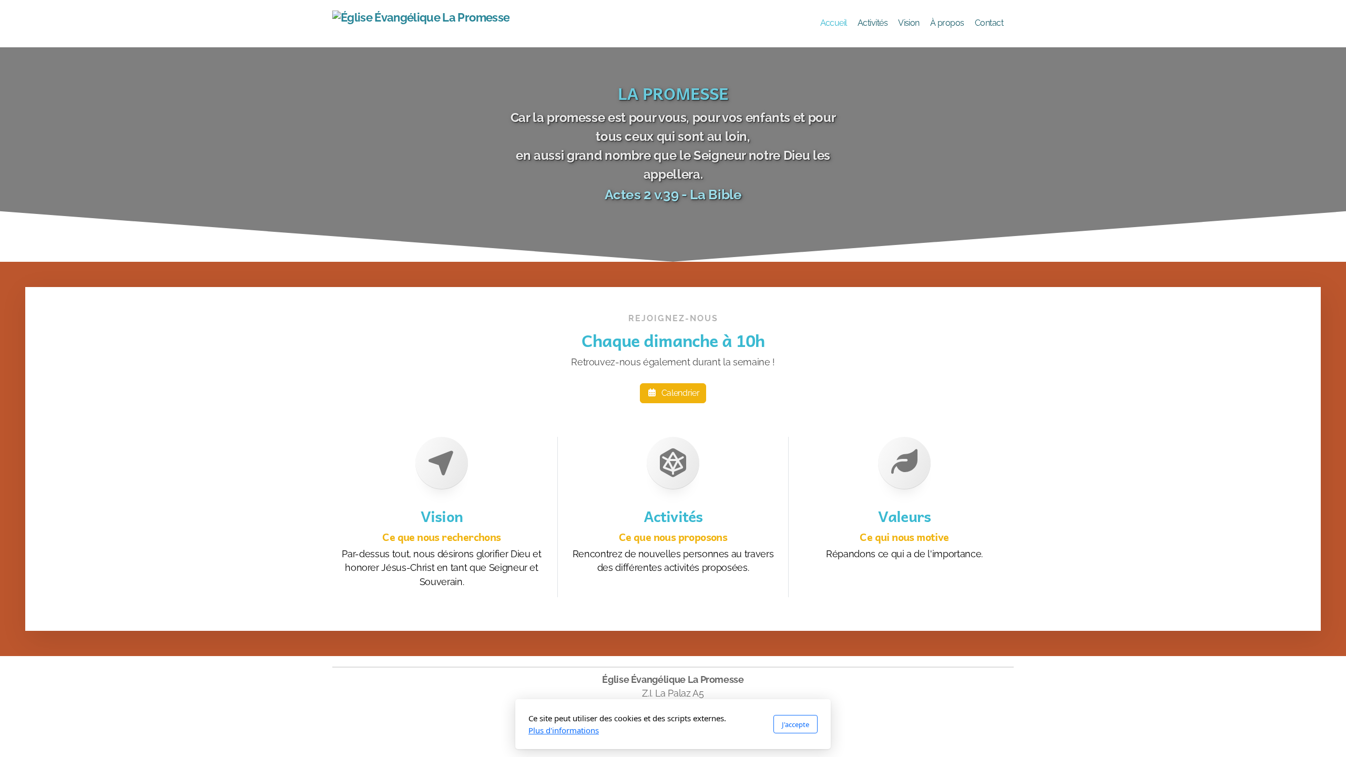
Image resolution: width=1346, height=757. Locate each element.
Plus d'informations (563, 730)
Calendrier (680, 393)
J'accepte (795, 724)
